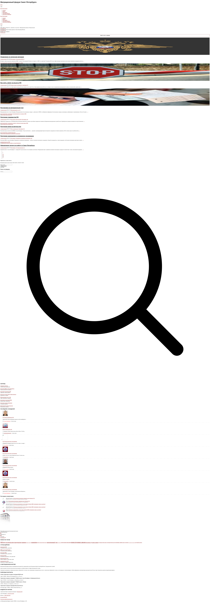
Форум (4, 11)
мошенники (59, 542)
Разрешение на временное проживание (23, 138)
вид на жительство (3, 113)
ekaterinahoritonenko (7, 433)
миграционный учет (17, 113)
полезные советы (119, 542)
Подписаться (2, 32)
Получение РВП (3, 552)
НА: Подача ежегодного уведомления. (10, 441)
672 (24, 128)
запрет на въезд (28, 542)
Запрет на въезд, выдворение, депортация (19, 85)
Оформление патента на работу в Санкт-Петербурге (17, 145)
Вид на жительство (14, 128)
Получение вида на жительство (10, 126)
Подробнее (2, 28)
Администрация (3, 59)
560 (31, 138)
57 (3, 157)
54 (3, 154)
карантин (34, 542)
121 (24, 147)
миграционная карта (43, 542)
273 (27, 85)
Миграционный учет (15, 110)
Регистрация (5, 8)
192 (27, 119)
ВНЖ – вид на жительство (5, 549)
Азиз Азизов (6, 469)
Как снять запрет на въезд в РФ (10, 83)
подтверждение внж (11, 132)
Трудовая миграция (19, 147)
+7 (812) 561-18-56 (10, 593)
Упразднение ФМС (19, 59)
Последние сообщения (7, 14)
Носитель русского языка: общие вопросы (8, 394)
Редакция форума (3, 597)
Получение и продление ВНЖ (6, 400)
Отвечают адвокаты (4, 385)
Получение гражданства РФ (9, 117)
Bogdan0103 (6, 457)
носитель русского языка (21, 123)
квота (38, 542)
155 (19, 110)
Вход (1, 8)
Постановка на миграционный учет (12, 108)
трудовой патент (138, 542)
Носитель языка (3, 555)
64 (23, 59)
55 (3, 155)
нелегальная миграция (66, 542)
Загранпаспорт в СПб (4, 561)
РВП (25, 113)
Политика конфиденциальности (6, 599)
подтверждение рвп (4, 142)
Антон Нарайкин (7, 421)
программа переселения (132, 542)
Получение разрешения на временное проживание (17, 136)
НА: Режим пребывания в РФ (8, 417)
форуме (108, 35)
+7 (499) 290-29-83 (7, 595)
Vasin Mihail (6, 445)
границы (23, 542)
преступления (125, 542)
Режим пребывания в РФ (7, 429)
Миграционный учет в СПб (5, 397)
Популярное (5, 12)
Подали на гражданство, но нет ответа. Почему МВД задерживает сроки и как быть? (29, 504)
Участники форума (6, 13)
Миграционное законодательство (6, 405)
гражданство (10, 113)
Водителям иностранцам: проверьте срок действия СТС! (24, 498)
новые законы (81, 542)
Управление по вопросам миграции (12, 57)
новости (22, 113)
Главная (4, 10)
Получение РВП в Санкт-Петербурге (7, 388)
